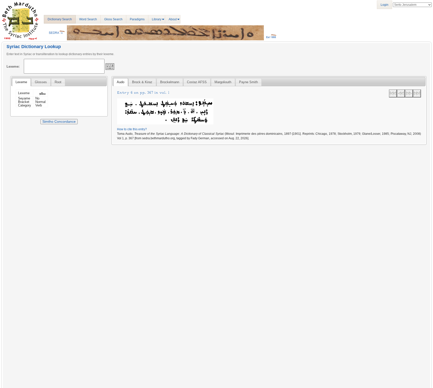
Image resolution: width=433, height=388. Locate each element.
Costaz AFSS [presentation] (197, 82)
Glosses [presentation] (41, 82)
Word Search (88, 19)
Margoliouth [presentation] (222, 82)
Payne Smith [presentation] (248, 82)
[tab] (21, 82)
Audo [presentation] (120, 82)
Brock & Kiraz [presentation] (142, 82)
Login (384, 5)
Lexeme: (13, 66)
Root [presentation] (58, 82)
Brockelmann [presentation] (169, 82)
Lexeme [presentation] (21, 82)
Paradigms (137, 19)
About (173, 19)
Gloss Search (113, 19)
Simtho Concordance (59, 121)
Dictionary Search (60, 19)
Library (156, 19)
